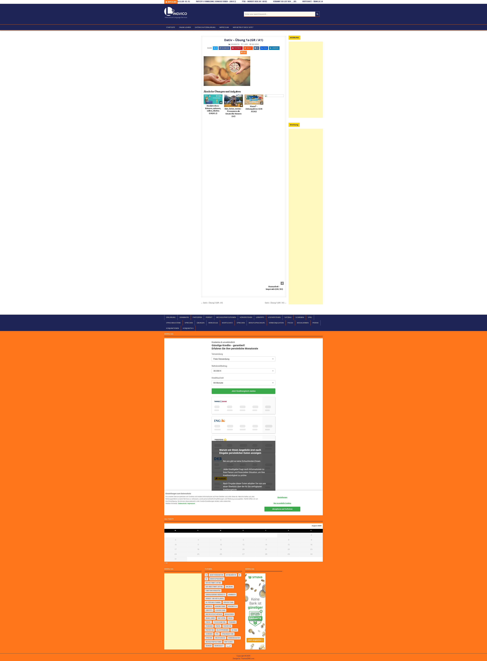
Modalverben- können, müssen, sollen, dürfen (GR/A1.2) (213, 109)
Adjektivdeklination (216, 575)
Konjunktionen (172, 328)
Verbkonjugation (276, 323)
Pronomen (232, 622)
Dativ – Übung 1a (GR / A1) (243, 40)
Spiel (310, 317)
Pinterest (238, 48)
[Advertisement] (306, 80)
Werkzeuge (213, 323)
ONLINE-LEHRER (185, 27)
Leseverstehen (274, 317)
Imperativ (209, 606)
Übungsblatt (219, 645)
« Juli (166, 563)
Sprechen (189, 323)
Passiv (290, 323)
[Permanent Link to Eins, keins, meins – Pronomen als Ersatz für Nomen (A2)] (233, 100)
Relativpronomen (222, 630)
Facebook (225, 48)
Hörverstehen (246, 317)
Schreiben (299, 317)
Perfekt (209, 317)
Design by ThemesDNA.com (243, 658)
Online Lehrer (210, 618)
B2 (206, 578)
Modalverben (303, 323)
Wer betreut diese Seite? (243, 27)
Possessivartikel (220, 622)
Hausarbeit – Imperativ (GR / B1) (274, 287)
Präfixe (315, 323)
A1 (206, 575)
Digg (265, 48)
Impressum (224, 27)
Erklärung (171, 317)
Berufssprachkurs (257, 323)
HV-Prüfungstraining (213, 602)
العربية (228, 645)
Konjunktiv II (188, 328)
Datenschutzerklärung (205, 27)
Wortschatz (227, 323)
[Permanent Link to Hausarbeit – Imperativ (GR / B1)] (274, 189)
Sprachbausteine (173, 323)
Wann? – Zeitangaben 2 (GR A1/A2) (254, 108)
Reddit (249, 48)
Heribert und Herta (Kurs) (215, 598)
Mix (244, 52)
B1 (239, 575)
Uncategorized (220, 638)
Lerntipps (260, 317)
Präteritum (227, 626)
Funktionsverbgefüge (213, 590)
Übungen (200, 323)
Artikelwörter (231, 575)
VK (257, 48)
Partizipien (197, 317)
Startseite (170, 27)
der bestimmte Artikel (213, 582)
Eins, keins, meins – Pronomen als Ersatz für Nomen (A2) (233, 112)
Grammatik (235, 44)
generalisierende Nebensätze (215, 594)
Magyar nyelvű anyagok (214, 614)
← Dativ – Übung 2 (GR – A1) (212, 303)
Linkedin (275, 48)
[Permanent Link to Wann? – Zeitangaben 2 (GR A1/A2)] (254, 99)
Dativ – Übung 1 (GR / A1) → (275, 303)
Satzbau (288, 317)
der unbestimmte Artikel (214, 586)
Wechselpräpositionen (226, 317)
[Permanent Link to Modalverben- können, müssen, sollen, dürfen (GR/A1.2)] (213, 99)
